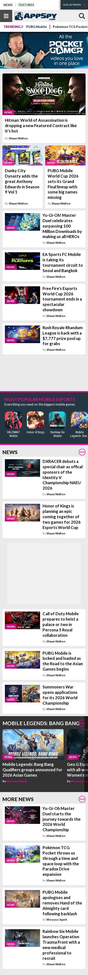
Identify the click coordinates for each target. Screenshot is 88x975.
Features (26, 5)
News (8, 5)
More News (18, 799)
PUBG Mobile (36, 27)
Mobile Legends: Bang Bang (41, 723)
